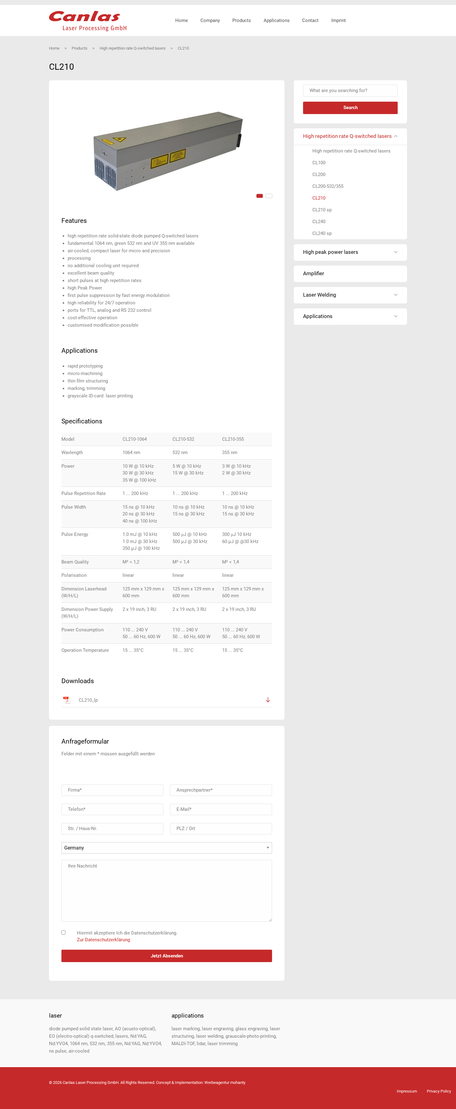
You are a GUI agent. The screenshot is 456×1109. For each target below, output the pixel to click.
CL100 (318, 163)
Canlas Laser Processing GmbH (88, 21)
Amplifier (313, 273)
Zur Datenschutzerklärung (103, 940)
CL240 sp (322, 233)
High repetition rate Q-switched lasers (351, 151)
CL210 (318, 198)
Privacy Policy (439, 1091)
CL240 (318, 221)
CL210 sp (322, 210)
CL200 (318, 174)
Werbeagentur (216, 1082)
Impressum (407, 1091)
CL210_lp (88, 700)
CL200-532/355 (327, 186)
